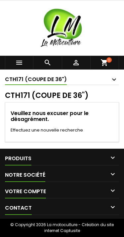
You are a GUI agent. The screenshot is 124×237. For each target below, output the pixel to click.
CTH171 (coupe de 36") (36, 79)
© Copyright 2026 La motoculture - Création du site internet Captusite (62, 227)
